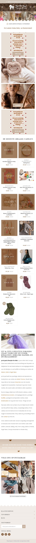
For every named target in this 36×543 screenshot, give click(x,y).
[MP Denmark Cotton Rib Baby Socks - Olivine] (9, 308)
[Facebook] (2, 534)
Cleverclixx (18, 382)
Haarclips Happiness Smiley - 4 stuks (9, 162)
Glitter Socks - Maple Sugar (26, 294)
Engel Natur (13, 372)
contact (6, 416)
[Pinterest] (9, 534)
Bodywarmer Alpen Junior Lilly (9, 294)
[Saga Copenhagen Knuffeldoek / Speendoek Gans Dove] (26, 228)
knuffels (3, 398)
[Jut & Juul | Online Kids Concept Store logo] (18, 7)
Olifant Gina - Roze (9, 268)
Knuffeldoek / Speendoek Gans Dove (27, 240)
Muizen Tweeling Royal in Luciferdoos (9, 214)
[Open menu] (2, 7)
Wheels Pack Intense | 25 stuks (27, 214)
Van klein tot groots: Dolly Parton (9, 188)
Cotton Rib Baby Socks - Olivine (9, 320)
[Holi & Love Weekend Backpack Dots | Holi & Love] (26, 256)
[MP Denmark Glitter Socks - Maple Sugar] (26, 282)
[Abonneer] (24, 526)
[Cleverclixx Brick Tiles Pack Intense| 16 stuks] (26, 176)
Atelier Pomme (21, 379)
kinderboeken (5, 401)
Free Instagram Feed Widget (19, 496)
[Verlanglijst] (30, 7)
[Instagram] (6, 534)
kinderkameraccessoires (7, 395)
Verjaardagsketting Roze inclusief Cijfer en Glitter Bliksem (9, 242)
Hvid (7, 372)
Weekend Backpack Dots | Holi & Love (26, 268)
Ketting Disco (26, 162)
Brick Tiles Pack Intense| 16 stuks (26, 188)
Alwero (3, 372)
